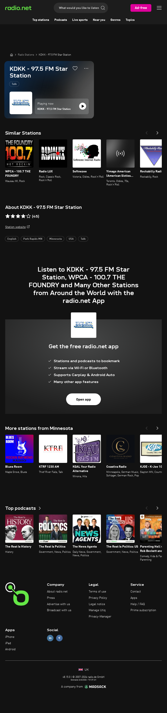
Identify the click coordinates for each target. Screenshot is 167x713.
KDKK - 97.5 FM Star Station (54, 109)
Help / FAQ (137, 604)
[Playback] (82, 106)
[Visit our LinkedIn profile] (50, 638)
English (11, 239)
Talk (14, 84)
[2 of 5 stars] (12, 216)
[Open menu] (159, 7)
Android (10, 649)
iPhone (9, 637)
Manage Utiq (97, 610)
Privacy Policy (98, 597)
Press (51, 597)
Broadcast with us (59, 610)
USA (71, 239)
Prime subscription (143, 610)
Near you (99, 19)
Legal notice (97, 604)
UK (86, 669)
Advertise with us (58, 604)
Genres (115, 19)
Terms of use (97, 591)
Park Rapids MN (32, 239)
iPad (8, 643)
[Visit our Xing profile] (59, 638)
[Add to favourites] (75, 68)
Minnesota (55, 239)
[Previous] (146, 131)
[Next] (157, 131)
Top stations (40, 19)
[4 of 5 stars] (23, 216)
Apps (133, 597)
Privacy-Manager (100, 616)
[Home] (11, 54)
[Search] (102, 7)
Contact (135, 591)
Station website (15, 227)
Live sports (80, 19)
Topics (130, 19)
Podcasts (60, 19)
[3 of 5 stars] (18, 216)
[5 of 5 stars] (28, 216)
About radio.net (57, 591)
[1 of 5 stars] (7, 216)
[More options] (86, 68)
